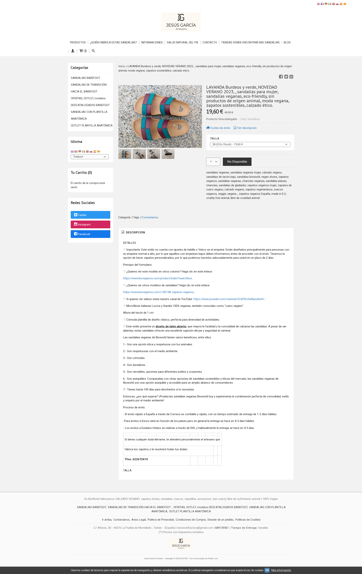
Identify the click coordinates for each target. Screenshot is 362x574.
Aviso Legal (138, 519)
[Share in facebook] (281, 76)
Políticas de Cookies (248, 519)
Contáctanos (121, 519)
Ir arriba (106, 519)
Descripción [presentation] (135, 232)
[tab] (132, 232)
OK (267, 570)
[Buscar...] (93, 51)
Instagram (84, 224)
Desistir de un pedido (220, 519)
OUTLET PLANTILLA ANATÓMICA (92, 125)
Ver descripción (247, 128)
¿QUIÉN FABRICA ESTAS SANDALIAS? (113, 42)
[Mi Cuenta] (72, 51)
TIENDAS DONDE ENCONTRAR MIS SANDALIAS (250, 42)
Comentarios (150, 217)
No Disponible (237, 161)
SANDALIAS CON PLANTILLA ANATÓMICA (89, 115)
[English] (318, 4)
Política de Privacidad (161, 519)
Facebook (84, 234)
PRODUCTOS (78, 42)
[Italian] (329, 4)
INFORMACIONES (152, 42)
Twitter (82, 215)
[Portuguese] (333, 4)
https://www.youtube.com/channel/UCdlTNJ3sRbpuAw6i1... (229, 299)
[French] (322, 4)
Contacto (209, 42)
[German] (325, 4)
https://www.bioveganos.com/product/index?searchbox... (158, 278)
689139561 (222, 527)
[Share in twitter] (286, 76)
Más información (281, 570)
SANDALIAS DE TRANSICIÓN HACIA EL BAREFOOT (89, 88)
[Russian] (337, 4)
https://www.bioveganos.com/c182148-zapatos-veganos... (159, 292)
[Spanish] (341, 4)
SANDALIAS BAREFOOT (85, 78)
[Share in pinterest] (291, 76)
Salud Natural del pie (182, 42)
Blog (287, 42)
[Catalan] (345, 4)
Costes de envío (220, 128)
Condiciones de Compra (191, 519)
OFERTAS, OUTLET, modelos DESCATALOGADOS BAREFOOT (90, 102)
